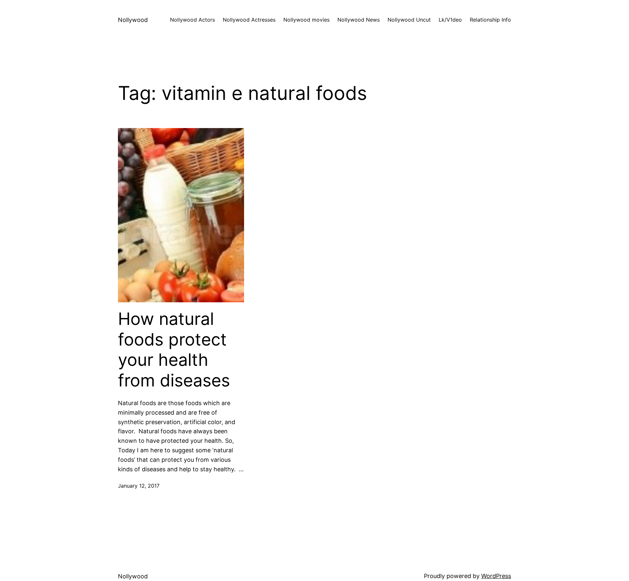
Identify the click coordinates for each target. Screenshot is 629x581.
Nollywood (133, 19)
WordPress (496, 575)
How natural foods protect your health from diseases (174, 349)
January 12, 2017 (139, 485)
